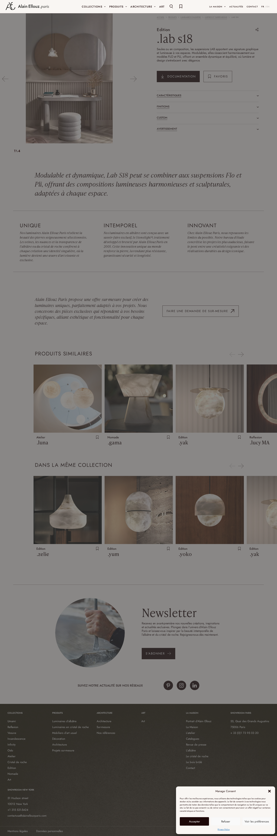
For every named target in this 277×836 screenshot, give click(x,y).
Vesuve (12, 733)
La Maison (192, 727)
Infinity (12, 745)
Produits (172, 17)
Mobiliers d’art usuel (64, 733)
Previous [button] (5, 79)
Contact (190, 768)
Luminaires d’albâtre (191, 17)
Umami (12, 721)
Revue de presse (196, 745)
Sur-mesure (103, 727)
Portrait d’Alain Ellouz (198, 721)
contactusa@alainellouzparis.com (27, 816)
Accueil (160, 17)
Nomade (13, 774)
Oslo (10, 750)
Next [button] (133, 79)
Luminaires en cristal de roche (70, 727)
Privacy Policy (224, 829)
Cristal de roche (17, 762)
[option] (69, 78)
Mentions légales (18, 831)
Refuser (225, 821)
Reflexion (13, 727)
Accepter (194, 821)
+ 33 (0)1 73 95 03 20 (244, 733)
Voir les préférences (257, 821)
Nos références (106, 733)
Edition (163, 30)
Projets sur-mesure (63, 750)
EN (268, 6)
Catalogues (192, 739)
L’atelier (190, 733)
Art (9, 780)
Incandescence (16, 739)
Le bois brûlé (194, 762)
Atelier (11, 756)
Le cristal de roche (197, 756)
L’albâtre (191, 750)
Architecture (59, 745)
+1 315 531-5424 (18, 810)
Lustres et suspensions (216, 17)
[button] (269, 791)
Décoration (58, 739)
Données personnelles (49, 831)
